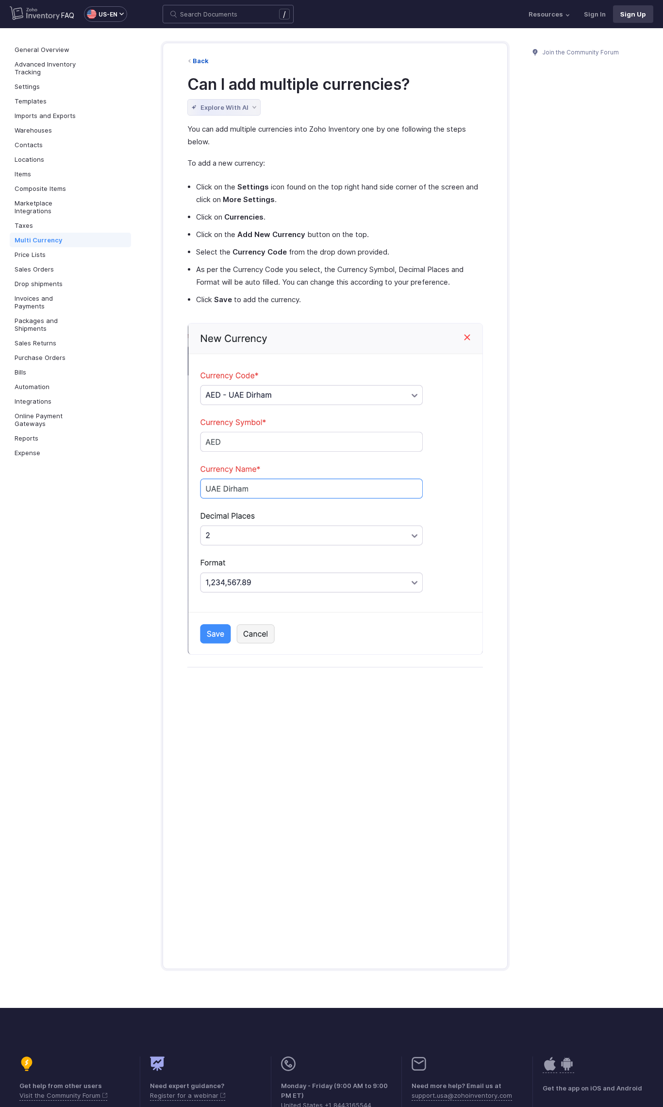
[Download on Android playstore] (550, 1069)
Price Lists (30, 254)
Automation (32, 387)
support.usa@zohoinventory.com (462, 1095)
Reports (26, 438)
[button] (100, 14)
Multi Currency (38, 240)
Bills (20, 372)
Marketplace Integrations (33, 207)
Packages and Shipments (36, 324)
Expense (27, 453)
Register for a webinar (185, 1095)
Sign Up (633, 14)
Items (23, 174)
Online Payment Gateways (39, 419)
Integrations (33, 401)
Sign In (595, 14)
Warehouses (33, 130)
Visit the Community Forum (60, 1095)
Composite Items (40, 188)
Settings (27, 86)
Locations (29, 159)
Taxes (24, 225)
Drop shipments (39, 284)
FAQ (67, 15)
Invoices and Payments (34, 302)
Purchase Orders (40, 357)
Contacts (29, 145)
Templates (31, 101)
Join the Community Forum (580, 52)
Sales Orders (34, 269)
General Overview (42, 49)
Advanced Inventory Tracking (45, 68)
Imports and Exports (45, 115)
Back (201, 61)
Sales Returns (35, 343)
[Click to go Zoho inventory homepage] (35, 14)
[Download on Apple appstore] (567, 1069)
